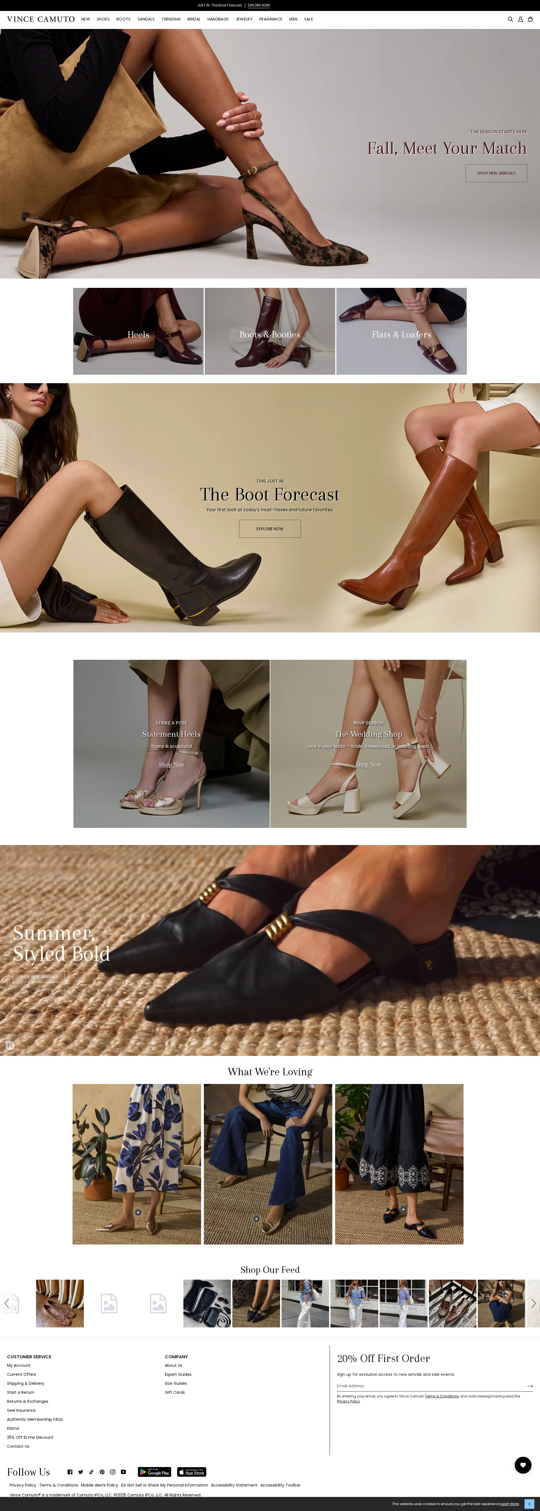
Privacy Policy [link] (23, 1485)
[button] (7, 1303)
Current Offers (21, 1374)
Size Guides (176, 1383)
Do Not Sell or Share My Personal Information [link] (164, 1485)
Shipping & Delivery (25, 1383)
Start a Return (20, 1392)
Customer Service (29, 1357)
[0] (138, 1212)
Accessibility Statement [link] (234, 1485)
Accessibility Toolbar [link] (280, 1485)
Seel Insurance (21, 1410)
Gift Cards (175, 1392)
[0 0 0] (269, 1164)
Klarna (13, 1428)
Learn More (510, 1503)
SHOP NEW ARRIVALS (497, 173)
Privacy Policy (348, 1401)
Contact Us (18, 1446)
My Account (19, 1365)
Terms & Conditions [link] (58, 1485)
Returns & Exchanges (27, 1401)
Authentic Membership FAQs (35, 1419)
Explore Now (270, 529)
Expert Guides (178, 1374)
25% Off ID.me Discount (30, 1437)
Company (176, 1357)
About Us (173, 1365)
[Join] (525, 1386)
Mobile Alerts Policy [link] (99, 1485)
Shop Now (171, 764)
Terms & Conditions (442, 1396)
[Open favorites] (523, 1465)
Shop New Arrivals (39, 976)
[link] (70, 1471)
